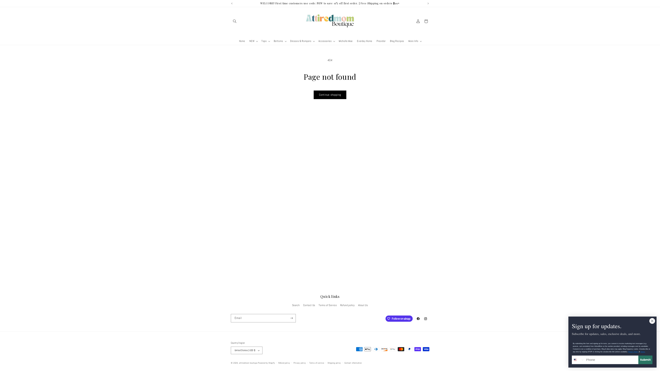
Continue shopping (330, 95)
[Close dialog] (652, 321)
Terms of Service (328, 305)
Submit (645, 360)
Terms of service (316, 363)
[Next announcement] (428, 3)
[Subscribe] (291, 318)
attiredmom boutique (248, 363)
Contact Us (309, 305)
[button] (235, 21)
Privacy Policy (633, 352)
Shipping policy (334, 363)
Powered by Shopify (266, 363)
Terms (642, 352)
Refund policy (347, 305)
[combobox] (578, 360)
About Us (363, 305)
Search (296, 305)
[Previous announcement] (232, 3)
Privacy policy (300, 363)
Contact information (353, 363)
